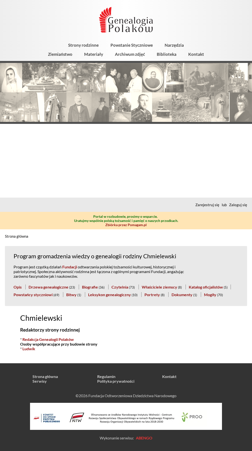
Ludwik (28, 348)
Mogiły (210, 294)
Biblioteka (166, 54)
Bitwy (71, 294)
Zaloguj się (238, 205)
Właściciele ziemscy (159, 287)
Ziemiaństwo (60, 54)
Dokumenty (182, 294)
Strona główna (16, 236)
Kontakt (196, 54)
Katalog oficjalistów (206, 287)
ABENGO (144, 438)
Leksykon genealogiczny (109, 294)
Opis (18, 287)
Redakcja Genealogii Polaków (48, 339)
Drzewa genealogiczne (48, 287)
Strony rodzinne (83, 45)
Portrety (152, 294)
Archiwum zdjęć (130, 54)
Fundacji (69, 266)
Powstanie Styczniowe (131, 45)
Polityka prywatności (115, 381)
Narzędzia (174, 45)
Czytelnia (119, 287)
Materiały (93, 54)
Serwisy (39, 381)
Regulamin (106, 376)
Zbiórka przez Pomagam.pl (126, 225)
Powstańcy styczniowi (33, 294)
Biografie (90, 287)
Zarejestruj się (207, 205)
